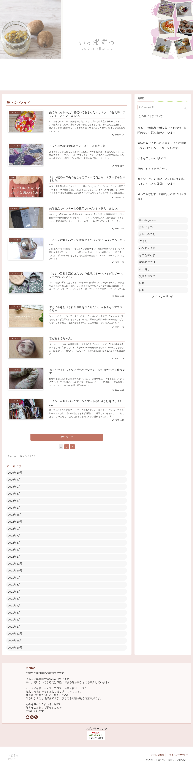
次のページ (66, 437)
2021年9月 (14, 577)
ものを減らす (147, 255)
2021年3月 (14, 612)
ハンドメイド (147, 248)
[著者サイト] (27, 717)
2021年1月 (14, 626)
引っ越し (144, 269)
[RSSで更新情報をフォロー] (36, 717)
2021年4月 (14, 605)
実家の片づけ (147, 262)
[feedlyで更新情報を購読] (32, 717)
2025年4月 (14, 479)
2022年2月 (14, 549)
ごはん (143, 241)
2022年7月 (14, 535)
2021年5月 (14, 598)
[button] (185, 108)
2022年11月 (15, 514)
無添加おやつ (147, 276)
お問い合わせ (157, 754)
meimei (31, 668)
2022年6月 (14, 542)
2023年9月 (14, 486)
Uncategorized (148, 220)
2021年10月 (15, 570)
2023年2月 (14, 507)
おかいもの (146, 227)
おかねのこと (147, 234)
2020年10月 (15, 647)
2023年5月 (14, 493)
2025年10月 (15, 472)
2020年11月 (15, 640)
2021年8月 (14, 584)
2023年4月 (14, 500)
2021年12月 (15, 563)
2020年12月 (15, 633)
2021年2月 (14, 619)
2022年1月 (14, 556)
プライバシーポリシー (177, 754)
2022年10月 (15, 521)
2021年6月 (14, 591)
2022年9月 (14, 528)
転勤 (141, 283)
